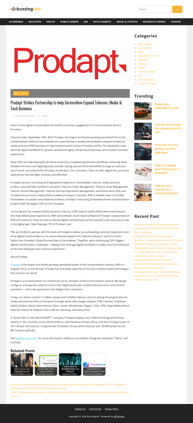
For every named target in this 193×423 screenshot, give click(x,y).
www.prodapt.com (26, 338)
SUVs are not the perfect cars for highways (166, 148)
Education (34, 21)
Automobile (16, 21)
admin (45, 115)
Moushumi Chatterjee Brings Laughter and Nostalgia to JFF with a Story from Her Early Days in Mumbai (156, 228)
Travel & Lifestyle (127, 21)
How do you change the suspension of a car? (168, 128)
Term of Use (95, 408)
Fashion (176, 21)
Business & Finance (154, 21)
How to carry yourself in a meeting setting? (166, 189)
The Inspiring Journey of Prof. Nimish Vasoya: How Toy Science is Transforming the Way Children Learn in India (157, 275)
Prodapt (15, 264)
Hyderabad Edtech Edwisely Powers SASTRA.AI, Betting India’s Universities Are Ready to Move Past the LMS (156, 263)
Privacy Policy (111, 408)
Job (86, 21)
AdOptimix (119, 416)
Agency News (21, 93)
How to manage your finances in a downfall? (167, 169)
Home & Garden (69, 21)
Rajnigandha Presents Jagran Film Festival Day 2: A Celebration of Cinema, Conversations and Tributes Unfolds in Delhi (158, 252)
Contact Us (80, 408)
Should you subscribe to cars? (167, 106)
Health (50, 21)
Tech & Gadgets (102, 21)
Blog (140, 51)
